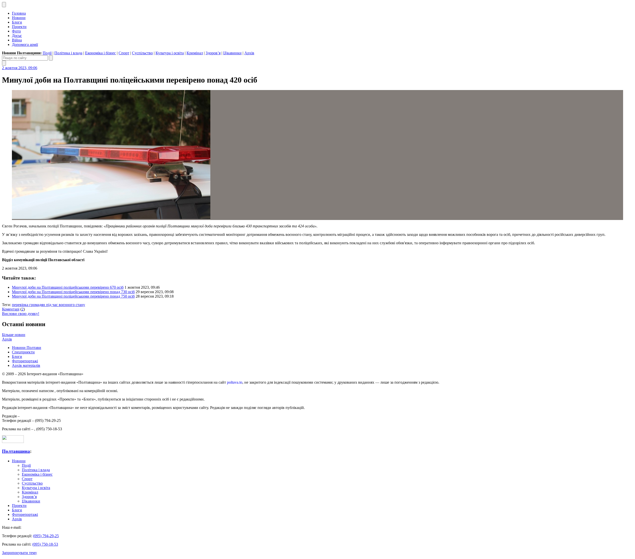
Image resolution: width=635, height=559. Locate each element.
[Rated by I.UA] (13, 441)
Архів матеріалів (26, 365)
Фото (16, 31)
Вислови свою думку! (20, 313)
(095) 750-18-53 (45, 544)
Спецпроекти (23, 352)
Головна (19, 13)
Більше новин (13, 335)
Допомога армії (25, 44)
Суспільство (142, 53)
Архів (249, 53)
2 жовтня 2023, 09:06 (19, 68)
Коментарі (10, 309)
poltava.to (234, 382)
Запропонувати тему (19, 553)
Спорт (124, 53)
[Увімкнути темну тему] (4, 4)
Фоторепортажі (25, 361)
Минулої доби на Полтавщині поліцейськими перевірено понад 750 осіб (73, 296)
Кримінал (195, 53)
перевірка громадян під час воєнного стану (48, 305)
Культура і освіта (170, 53)
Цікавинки (232, 53)
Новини (19, 18)
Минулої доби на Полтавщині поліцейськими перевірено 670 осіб (68, 287)
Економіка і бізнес (100, 53)
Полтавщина (16, 451)
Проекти (19, 27)
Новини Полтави (26, 347)
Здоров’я (213, 53)
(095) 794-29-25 (46, 536)
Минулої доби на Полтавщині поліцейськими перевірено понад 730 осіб (73, 292)
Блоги (17, 22)
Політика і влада (68, 53)
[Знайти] (51, 58)
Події (47, 53)
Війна (17, 40)
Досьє (17, 35)
